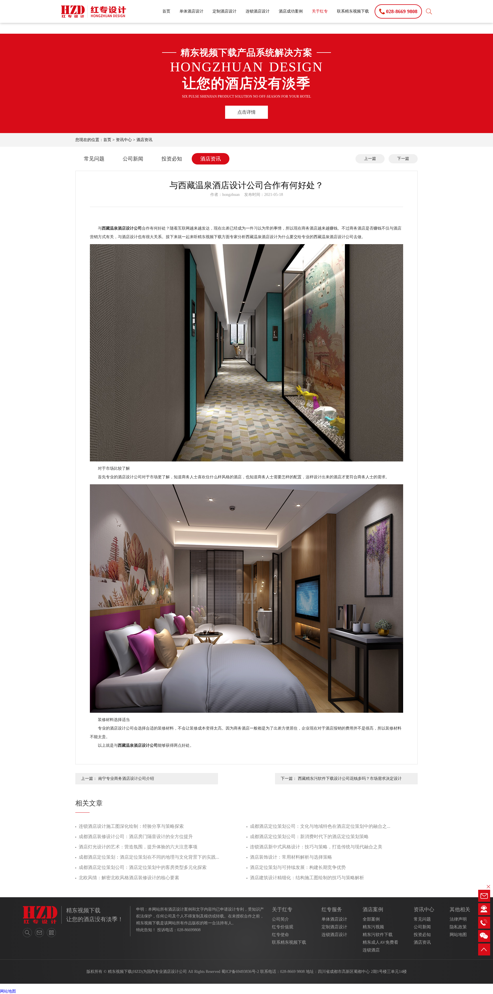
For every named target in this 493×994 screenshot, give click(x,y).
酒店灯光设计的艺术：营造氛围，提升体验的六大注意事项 (138, 846)
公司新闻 (133, 159)
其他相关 (460, 909)
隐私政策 (458, 927)
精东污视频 (373, 927)
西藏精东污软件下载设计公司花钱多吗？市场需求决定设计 (350, 778)
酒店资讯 (144, 140)
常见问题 (94, 159)
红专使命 (280, 934)
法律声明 (458, 919)
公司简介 (280, 919)
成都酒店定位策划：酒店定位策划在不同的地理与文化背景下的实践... (149, 857)
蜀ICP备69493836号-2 (240, 971)
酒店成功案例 (291, 11)
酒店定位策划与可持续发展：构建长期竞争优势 (298, 867)
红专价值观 (282, 927)
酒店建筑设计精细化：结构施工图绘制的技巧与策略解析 (307, 877)
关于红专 (320, 11)
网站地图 (458, 934)
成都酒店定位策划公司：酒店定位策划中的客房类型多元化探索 (143, 867)
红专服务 (332, 909)
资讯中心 (124, 140)
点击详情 (246, 112)
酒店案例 (373, 909)
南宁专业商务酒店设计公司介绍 (126, 778)
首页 (166, 11)
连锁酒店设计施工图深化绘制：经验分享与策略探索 (131, 826)
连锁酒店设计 (258, 11)
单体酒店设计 (191, 11)
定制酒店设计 (225, 11)
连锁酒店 (371, 950)
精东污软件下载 (378, 934)
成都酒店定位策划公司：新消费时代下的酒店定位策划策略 (309, 836)
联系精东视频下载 (353, 11)
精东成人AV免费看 (380, 942)
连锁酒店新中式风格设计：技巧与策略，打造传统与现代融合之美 (316, 846)
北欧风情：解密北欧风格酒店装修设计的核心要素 (129, 877)
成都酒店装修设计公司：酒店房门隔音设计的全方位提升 (136, 836)
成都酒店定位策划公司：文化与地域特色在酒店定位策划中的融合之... (320, 826)
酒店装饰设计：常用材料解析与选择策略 (291, 857)
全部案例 (371, 919)
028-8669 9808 (292, 971)
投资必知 (171, 159)
